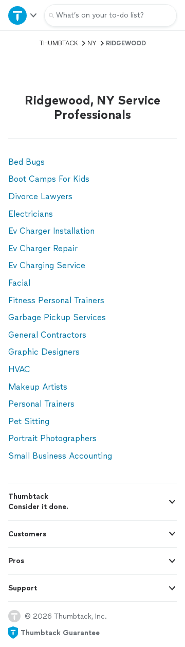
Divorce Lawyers (40, 196)
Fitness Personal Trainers (56, 300)
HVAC (19, 369)
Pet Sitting (28, 421)
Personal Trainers (41, 404)
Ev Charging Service (46, 265)
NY (92, 43)
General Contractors (47, 335)
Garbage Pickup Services (57, 317)
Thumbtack (59, 43)
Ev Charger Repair (43, 248)
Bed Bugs (26, 162)
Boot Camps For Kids (48, 179)
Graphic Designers (44, 352)
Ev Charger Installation (51, 231)
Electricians (30, 214)
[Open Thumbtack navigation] (22, 15)
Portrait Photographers (52, 438)
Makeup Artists (37, 387)
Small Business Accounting (60, 456)
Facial (19, 283)
